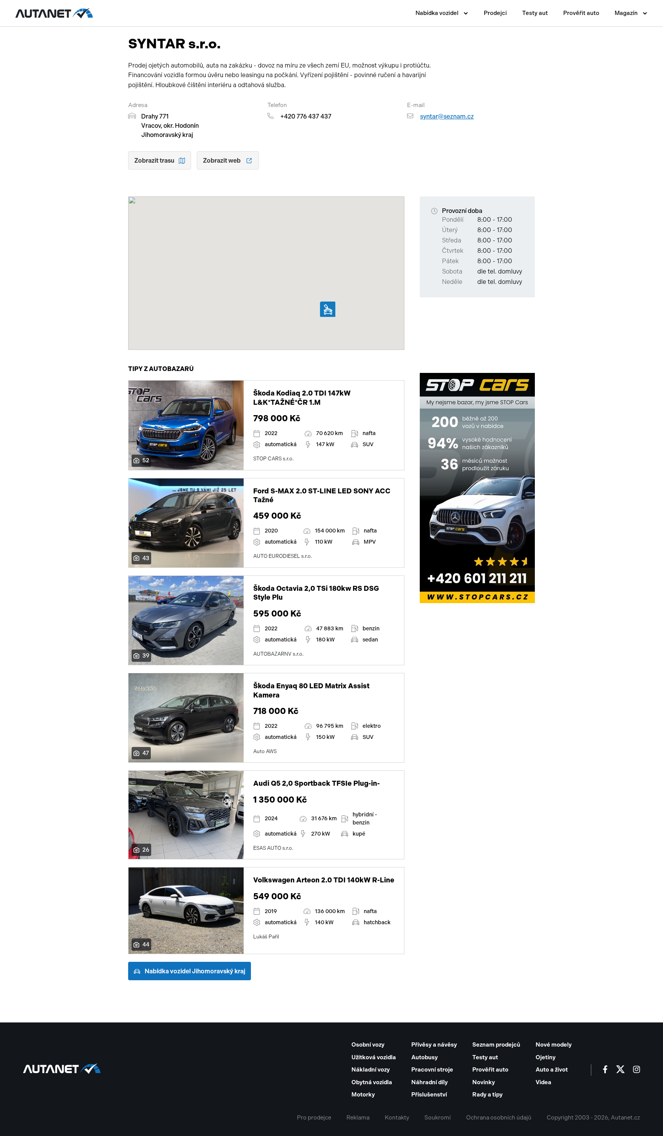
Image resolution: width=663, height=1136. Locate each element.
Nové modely (554, 1044)
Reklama (357, 1117)
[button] (327, 309)
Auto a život (552, 1069)
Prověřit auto (581, 13)
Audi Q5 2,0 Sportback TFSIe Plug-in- (316, 783)
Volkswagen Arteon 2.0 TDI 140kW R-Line (323, 880)
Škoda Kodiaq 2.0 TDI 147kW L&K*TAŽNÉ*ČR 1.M (302, 397)
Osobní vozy (367, 1044)
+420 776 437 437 (306, 116)
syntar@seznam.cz (447, 116)
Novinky (483, 1082)
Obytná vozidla (371, 1082)
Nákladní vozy (370, 1069)
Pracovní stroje (432, 1069)
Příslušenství (429, 1094)
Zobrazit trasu (154, 160)
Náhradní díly (429, 1082)
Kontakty (397, 1117)
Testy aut (535, 13)
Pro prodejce (314, 1117)
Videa (543, 1082)
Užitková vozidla (373, 1057)
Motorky (363, 1094)
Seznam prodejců (496, 1044)
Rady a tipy (487, 1094)
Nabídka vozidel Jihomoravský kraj (195, 971)
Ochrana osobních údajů (498, 1117)
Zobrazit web (222, 160)
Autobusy (424, 1057)
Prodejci (495, 13)
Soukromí (437, 1117)
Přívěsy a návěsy (434, 1044)
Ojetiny (546, 1057)
